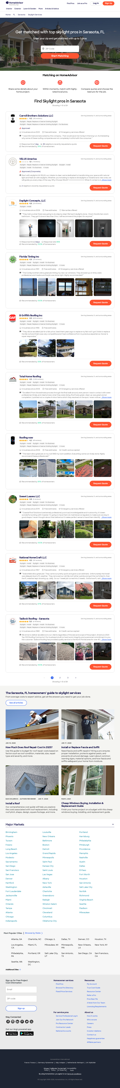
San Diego (10, 866)
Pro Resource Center (64, 1023)
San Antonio (85, 883)
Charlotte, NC (34, 939)
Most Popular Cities (13, 933)
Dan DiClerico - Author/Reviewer (21, 799)
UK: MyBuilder (91, 1063)
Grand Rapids (49, 853)
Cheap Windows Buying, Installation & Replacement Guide (82, 804)
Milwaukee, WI (51, 945)
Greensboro (48, 895)
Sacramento (12, 862)
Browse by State (33, 933)
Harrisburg (84, 836)
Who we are (92, 1020)
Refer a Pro (91, 995)
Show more (106, 180)
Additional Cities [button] (12, 970)
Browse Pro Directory (64, 988)
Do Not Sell (62, 1069)
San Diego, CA (85, 953)
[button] (28, 228)
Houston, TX (100, 939)
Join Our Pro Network (64, 1020)
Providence (84, 849)
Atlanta (9, 912)
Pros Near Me (92, 999)
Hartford (10, 883)
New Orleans (49, 836)
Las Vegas (47, 874)
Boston (46, 845)
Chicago (10, 916)
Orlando (9, 904)
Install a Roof (13, 803)
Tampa (9, 908)
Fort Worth (84, 874)
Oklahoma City (50, 921)
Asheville (47, 887)
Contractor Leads (63, 1027)
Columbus (47, 916)
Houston (83, 878)
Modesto (10, 857)
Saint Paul (47, 862)
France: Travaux (30, 1063)
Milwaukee (84, 912)
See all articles (16, 703)
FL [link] (14, 15)
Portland (83, 832)
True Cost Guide (93, 988)
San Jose (10, 874)
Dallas (82, 866)
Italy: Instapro (60, 1063)
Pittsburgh (84, 845)
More (41, 9)
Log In (96, 3)
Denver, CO (83, 939)
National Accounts (63, 1031)
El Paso (82, 870)
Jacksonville (11, 895)
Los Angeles (11, 853)
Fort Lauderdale (13, 891)
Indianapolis (11, 921)
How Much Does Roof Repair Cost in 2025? (29, 747)
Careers (90, 1023)
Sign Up (108, 3)
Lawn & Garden (29, 9)
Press (89, 1027)
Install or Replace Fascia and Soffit (80, 747)
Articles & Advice (52, 9)
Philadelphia (85, 840)
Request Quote (100, 146)
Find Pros (59, 984)
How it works (92, 1016)
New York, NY (101, 945)
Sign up (21, 1008)
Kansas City (48, 866)
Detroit (46, 849)
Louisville (47, 832)
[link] (60, 120)
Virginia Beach (86, 900)
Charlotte (47, 891)
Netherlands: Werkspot (75, 1063)
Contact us (91, 1035)
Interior (9, 9)
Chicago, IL (50, 939)
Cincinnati (47, 908)
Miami (8, 900)
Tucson (9, 840)
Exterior (18, 9)
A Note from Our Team (96, 1003)
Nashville (83, 857)
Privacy (46, 1069)
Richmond (84, 895)
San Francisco (12, 870)
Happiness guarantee (96, 1038)
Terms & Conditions (74, 1074)
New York (47, 883)
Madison (83, 908)
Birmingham (11, 832)
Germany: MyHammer (46, 1063)
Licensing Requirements (96, 1006)
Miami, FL (32, 945)
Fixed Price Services (64, 991)
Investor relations (94, 1031)
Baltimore (47, 840)
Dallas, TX (65, 939)
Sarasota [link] (21, 15)
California (53, 1069)
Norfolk (82, 891)
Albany (46, 878)
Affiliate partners (94, 1042)
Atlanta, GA (16, 939)
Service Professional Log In (67, 1016)
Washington (11, 887)
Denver (9, 878)
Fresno (9, 845)
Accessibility (71, 1069)
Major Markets (15, 824)
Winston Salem (50, 904)
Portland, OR (34, 953)
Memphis (83, 853)
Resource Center (94, 991)
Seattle (82, 904)
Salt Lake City (85, 887)
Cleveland (47, 912)
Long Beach (11, 849)
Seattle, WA (16, 962)
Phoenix (9, 836)
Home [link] (8, 15)
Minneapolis (48, 857)
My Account (92, 984)
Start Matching (60, 55)
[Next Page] (75, 677)
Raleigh (46, 900)
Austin (82, 862)
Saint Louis (48, 870)
